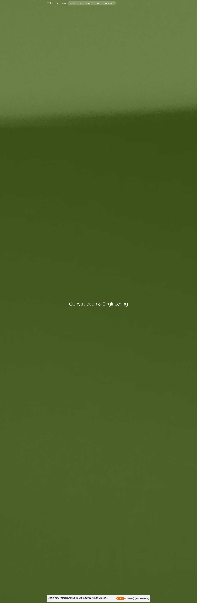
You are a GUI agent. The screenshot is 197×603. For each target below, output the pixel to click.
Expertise (72, 3)
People (82, 3)
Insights (98, 3)
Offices (88, 3)
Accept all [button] (120, 598)
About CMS (109, 3)
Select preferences (142, 598)
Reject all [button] (130, 598)
